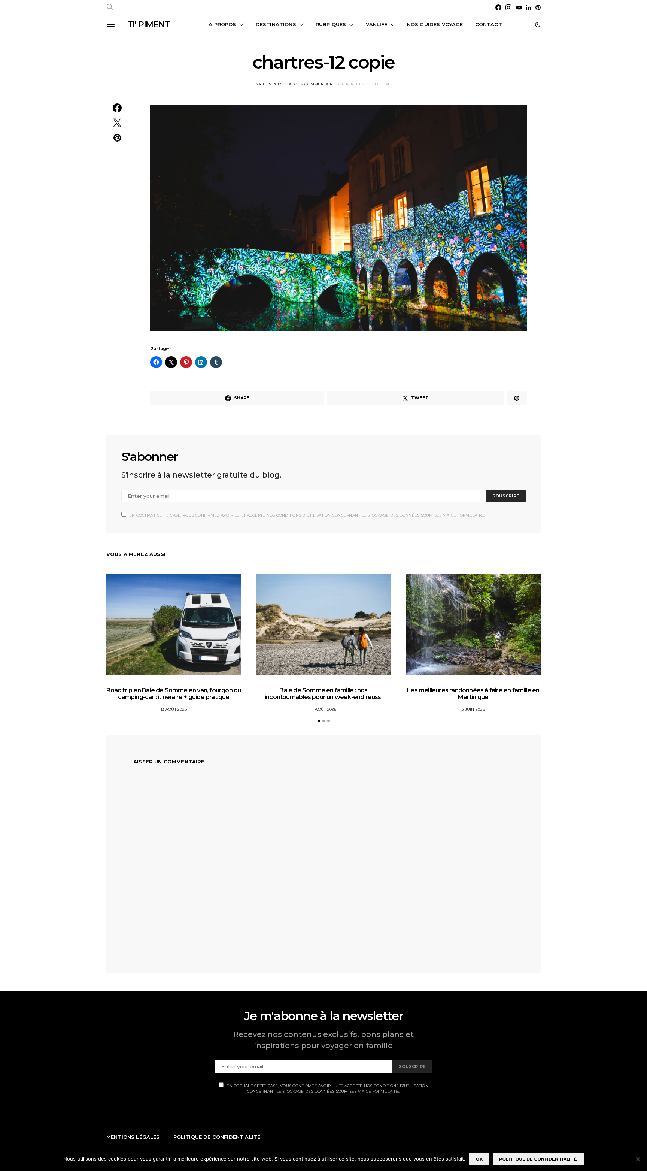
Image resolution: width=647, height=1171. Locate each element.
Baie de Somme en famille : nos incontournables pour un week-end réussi (323, 694)
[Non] (637, 1159)
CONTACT (488, 24)
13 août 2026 (174, 709)
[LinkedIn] (528, 7)
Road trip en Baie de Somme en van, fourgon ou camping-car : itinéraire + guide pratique (173, 694)
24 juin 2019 (269, 84)
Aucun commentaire (312, 84)
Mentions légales (133, 1137)
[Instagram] (508, 7)
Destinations (276, 24)
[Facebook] (498, 7)
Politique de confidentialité (217, 1137)
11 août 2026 (324, 709)
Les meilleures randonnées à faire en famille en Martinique (473, 694)
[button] (538, 25)
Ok (479, 1159)
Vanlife (377, 24)
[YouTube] (519, 7)
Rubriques (331, 24)
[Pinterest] (538, 7)
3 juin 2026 (473, 709)
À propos (222, 24)
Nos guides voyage (435, 24)
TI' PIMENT (148, 24)
